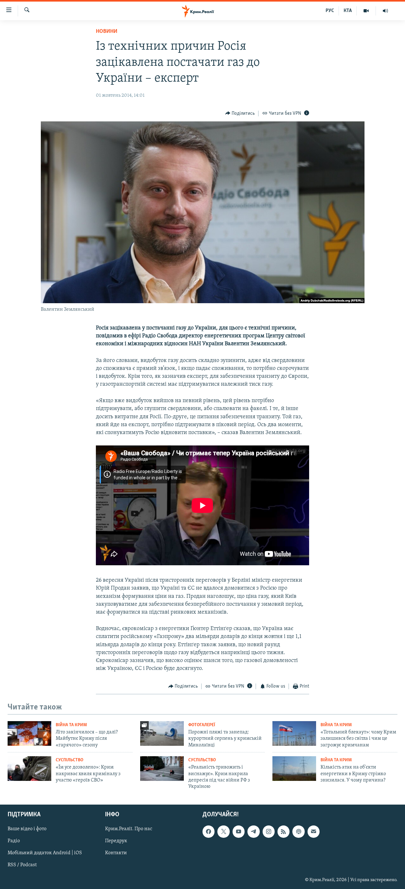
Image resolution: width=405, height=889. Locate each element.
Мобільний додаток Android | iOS (45, 852)
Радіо (14, 840)
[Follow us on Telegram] (253, 831)
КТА (348, 10)
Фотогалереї (201, 725)
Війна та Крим (71, 725)
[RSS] (283, 831)
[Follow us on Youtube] (239, 831)
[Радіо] (385, 10)
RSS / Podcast (22, 865)
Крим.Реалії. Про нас (128, 828)
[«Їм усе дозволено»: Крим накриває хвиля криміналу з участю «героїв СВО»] (29, 768)
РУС (330, 10)
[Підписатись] (314, 831)
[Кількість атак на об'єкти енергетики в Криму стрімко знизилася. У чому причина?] (294, 768)
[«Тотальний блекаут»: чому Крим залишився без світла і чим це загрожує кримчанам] (294, 733)
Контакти (116, 852)
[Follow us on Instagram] (269, 831)
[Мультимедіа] (366, 10)
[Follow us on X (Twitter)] (223, 831)
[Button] (240, 113)
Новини (106, 31)
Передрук (116, 840)
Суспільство (69, 760)
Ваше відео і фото (27, 828)
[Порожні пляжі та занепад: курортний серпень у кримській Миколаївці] (162, 733)
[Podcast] (298, 831)
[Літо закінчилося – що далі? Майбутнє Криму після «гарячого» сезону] (29, 733)
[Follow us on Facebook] (208, 831)
